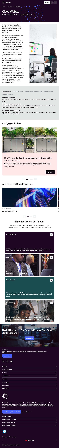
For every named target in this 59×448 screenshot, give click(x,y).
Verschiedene (5, 388)
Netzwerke (4, 379)
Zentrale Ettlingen (7, 416)
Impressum (5, 437)
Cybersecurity (5, 375)
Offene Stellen (26, 412)
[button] (35, 179)
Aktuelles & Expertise (7, 369)
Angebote (4, 366)
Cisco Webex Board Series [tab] (17, 91)
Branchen (4, 372)
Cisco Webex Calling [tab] (38, 91)
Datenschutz (12, 437)
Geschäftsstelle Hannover (8, 425)
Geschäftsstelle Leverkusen (9, 419)
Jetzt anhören (29, 338)
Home (3, 6)
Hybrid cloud (5, 382)
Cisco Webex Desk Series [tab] (48, 91)
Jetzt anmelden (7, 356)
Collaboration (5, 385)
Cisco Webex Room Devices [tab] (8, 94)
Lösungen (10, 6)
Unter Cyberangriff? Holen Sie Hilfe (11, 412)
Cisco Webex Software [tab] (6, 91)
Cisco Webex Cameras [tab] (28, 91)
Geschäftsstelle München (8, 422)
